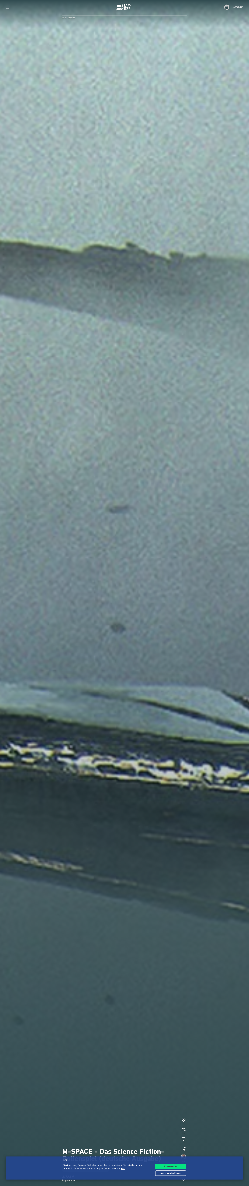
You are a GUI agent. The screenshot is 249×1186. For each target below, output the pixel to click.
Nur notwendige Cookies (171, 1173)
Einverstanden (170, 1166)
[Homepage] (124, 7)
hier (123, 1169)
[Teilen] (183, 1149)
